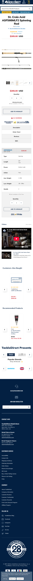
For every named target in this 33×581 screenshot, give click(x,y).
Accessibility (5, 455)
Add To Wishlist (17, 111)
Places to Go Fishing (7, 476)
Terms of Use (16, 565)
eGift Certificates (16, 290)
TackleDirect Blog (9, 515)
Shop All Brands (15, 361)
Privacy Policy (23, 565)
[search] (29, 9)
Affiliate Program (6, 505)
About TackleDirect (7, 489)
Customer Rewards (7, 500)
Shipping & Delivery (7, 460)
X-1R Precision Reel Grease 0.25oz (15, 332)
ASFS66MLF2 (8, 150)
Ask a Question (17, 33)
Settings (5, 578)
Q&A (16, 141)
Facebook (7, 519)
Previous (3, 83)
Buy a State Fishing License (9, 473)
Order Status (5, 466)
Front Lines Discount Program (9, 502)
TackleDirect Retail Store (10, 424)
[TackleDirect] (13, 2)
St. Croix (17, 26)
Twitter (7, 533)
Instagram (7, 522)
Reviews (16, 136)
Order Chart (16, 132)
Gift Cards (4, 471)
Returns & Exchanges (7, 468)
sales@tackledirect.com (8, 437)
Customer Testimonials (8, 497)
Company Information (7, 492)
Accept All (20, 578)
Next (29, 83)
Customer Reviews (7, 494)
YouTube (7, 526)
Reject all (12, 578)
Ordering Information (7, 463)
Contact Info (5, 458)
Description (16, 127)
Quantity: (16, 94)
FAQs (3, 479)
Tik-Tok (7, 530)
